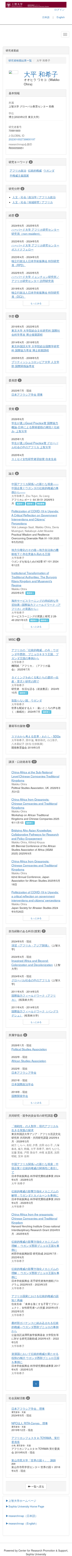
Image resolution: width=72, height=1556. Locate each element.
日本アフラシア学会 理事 (27, 394)
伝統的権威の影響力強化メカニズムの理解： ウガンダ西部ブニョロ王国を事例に (35, 1245)
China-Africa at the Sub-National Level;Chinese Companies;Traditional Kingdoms (35, 776)
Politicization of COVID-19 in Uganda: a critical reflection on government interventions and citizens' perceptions (35, 896)
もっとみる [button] (36, 303)
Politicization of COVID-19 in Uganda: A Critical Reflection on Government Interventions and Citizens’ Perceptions (35, 517)
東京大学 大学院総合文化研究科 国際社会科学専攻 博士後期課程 (35, 332)
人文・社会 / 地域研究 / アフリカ (32, 202)
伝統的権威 (35, 170)
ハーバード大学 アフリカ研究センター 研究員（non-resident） (35, 231)
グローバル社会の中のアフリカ (30, 980)
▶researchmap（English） (22, 1523)
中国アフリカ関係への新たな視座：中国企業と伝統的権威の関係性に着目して (35, 1168)
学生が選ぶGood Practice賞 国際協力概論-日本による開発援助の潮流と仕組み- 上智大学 (35, 427)
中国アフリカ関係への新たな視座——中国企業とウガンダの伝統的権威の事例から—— (35, 488)
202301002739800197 (22, 139)
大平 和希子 (41, 74)
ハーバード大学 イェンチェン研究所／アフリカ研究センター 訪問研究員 (35, 279)
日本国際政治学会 (22, 1084)
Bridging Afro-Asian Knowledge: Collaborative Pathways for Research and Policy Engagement (35, 834)
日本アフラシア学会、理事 (28, 1408)
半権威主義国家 (19, 175)
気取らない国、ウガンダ (26, 700)
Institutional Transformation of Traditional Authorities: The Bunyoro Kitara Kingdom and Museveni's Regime (34, 579)
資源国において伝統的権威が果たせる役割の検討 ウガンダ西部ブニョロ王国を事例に (35, 1358)
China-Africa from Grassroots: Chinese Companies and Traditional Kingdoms (34, 803)
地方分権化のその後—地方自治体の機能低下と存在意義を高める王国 (35, 552)
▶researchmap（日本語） (22, 1516)
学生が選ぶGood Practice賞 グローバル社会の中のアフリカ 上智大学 (34, 445)
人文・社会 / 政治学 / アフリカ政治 (34, 197)
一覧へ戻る (37, 1486)
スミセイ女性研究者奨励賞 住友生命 (33, 459)
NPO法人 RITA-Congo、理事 (29, 1423)
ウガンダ (48, 170)
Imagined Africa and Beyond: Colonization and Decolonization (32, 963)
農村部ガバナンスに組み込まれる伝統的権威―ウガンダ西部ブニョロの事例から (35, 1327)
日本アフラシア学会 (23, 1072)
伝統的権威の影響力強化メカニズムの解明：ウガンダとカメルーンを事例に (35, 1193)
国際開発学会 (19, 1096)
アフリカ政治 (18, 170)
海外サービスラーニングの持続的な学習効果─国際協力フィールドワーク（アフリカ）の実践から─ (36, 604)
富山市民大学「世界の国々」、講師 (33, 1460)
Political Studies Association (29, 1049)
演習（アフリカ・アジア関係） (30, 945)
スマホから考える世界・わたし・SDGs (36, 736)
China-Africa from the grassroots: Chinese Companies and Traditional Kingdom (34, 1218)
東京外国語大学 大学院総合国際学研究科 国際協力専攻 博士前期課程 (35, 348)
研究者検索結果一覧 (20, 60)
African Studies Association (28, 1061)
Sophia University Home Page (26, 1506)
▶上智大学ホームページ (21, 1500)
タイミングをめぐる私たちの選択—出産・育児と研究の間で (35, 679)
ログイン (59, 9)
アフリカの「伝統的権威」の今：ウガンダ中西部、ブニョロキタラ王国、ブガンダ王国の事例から (35, 654)
